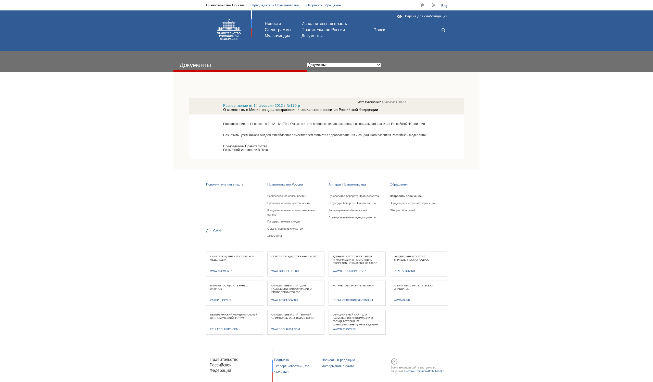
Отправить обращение (323, 5)
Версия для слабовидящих (426, 16)
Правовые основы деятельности (288, 203)
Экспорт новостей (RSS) (292, 366)
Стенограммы (278, 30)
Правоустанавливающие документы (352, 217)
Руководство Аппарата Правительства (354, 195)
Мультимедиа (277, 36)
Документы (312, 36)
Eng (444, 6)
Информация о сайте (338, 366)
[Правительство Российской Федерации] (229, 29)
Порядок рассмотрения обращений (412, 203)
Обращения (399, 184)
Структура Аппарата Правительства (352, 203)
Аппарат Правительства (347, 184)
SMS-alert (281, 372)
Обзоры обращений (402, 210)
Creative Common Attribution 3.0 (424, 371)
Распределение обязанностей (286, 195)
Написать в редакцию (338, 360)
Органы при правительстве (285, 228)
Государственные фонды (283, 221)
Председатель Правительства (275, 5)
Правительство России (225, 5)
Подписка (281, 360)
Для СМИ (213, 231)
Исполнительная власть (324, 23)
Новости (273, 23)
